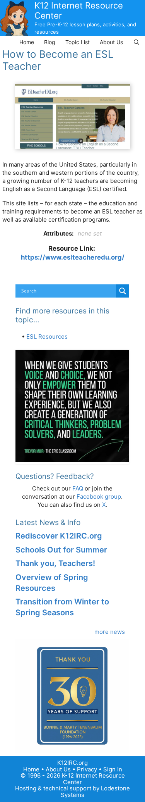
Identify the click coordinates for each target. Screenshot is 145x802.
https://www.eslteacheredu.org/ (73, 257)
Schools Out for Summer (61, 549)
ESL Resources (47, 336)
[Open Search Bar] (136, 42)
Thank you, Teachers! (55, 563)
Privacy (87, 769)
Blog (49, 42)
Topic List (77, 42)
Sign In (112, 769)
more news (109, 631)
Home (26, 42)
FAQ (77, 488)
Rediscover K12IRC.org (58, 535)
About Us (111, 42)
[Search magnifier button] (122, 291)
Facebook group (99, 496)
